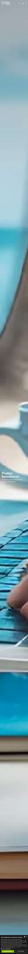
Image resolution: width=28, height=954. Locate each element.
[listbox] (24, 936)
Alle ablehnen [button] (20, 951)
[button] (14, 949)
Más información (17, 947)
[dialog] (14, 944)
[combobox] (20, 3)
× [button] (26, 936)
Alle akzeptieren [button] (8, 951)
